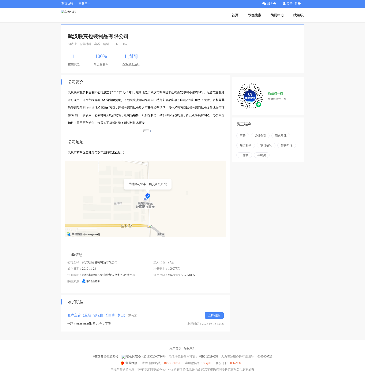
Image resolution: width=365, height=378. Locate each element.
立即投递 (214, 315)
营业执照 (131, 363)
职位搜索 (254, 15)
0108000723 (264, 356)
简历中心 (277, 15)
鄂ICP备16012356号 (105, 356)
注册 (298, 3)
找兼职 (298, 15)
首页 (235, 15)
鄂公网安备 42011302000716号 (146, 356)
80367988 (235, 363)
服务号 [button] (271, 3)
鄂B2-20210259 (208, 356)
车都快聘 (67, 3)
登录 (290, 3)
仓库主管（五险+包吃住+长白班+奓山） (102, 315)
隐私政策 (190, 348)
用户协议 (175, 348)
